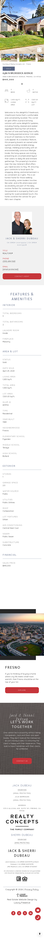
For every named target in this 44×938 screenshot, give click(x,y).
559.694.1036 (22, 790)
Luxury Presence (22, 902)
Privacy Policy (32, 889)
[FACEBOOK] (13, 913)
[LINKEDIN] (31, 913)
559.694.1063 (22, 839)
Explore (22, 690)
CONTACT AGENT (22, 276)
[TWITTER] (25, 913)
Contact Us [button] (22, 761)
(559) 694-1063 (9, 261)
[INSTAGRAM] (19, 913)
